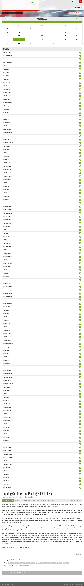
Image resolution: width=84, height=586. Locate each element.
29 (80, 92)
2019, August (6, 146)
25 (80, 106)
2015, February (7, 327)
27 (80, 109)
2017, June (6, 233)
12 (80, 116)
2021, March (6, 82)
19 (80, 273)
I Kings (65, 563)
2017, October (7, 219)
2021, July (6, 69)
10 (80, 243)
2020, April (6, 119)
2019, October (7, 139)
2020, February (7, 126)
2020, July (6, 109)
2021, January (7, 89)
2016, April (6, 280)
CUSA (38, 563)
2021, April (6, 79)
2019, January (7, 169)
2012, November (7, 417)
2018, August (6, 186)
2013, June (6, 394)
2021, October (7, 59)
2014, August (6, 347)
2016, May (6, 276)
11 (80, 256)
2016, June (6, 273)
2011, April (6, 481)
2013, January (7, 410)
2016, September (8, 263)
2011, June (6, 474)
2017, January (7, 250)
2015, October (7, 300)
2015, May (6, 317)
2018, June (6, 193)
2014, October (7, 340)
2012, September (8, 424)
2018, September (8, 183)
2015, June (6, 313)
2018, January (7, 209)
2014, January (7, 370)
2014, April (6, 360)
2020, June (6, 112)
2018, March (6, 203)
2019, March (6, 163)
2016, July (6, 270)
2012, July (6, 430)
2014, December (7, 333)
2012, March (6, 444)
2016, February (7, 286)
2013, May (6, 397)
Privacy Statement (69, 584)
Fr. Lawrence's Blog (17, 560)
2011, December (7, 454)
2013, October (7, 380)
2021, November (7, 55)
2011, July (6, 471)
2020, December (7, 92)
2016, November (7, 256)
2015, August (6, 306)
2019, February (7, 166)
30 (80, 219)
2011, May (6, 477)
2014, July (6, 350)
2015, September (8, 303)
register (17, 573)
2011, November (7, 457)
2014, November (7, 337)
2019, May (6, 156)
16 (80, 133)
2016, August (6, 266)
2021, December (7, 52)
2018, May (6, 196)
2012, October (7, 420)
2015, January (7, 330)
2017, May (6, 236)
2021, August (6, 66)
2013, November (7, 377)
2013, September (8, 384)
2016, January (7, 290)
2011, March (6, 484)
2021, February (7, 86)
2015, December (7, 293)
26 (80, 76)
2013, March (6, 404)
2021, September (8, 62)
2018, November (7, 176)
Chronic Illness (30, 563)
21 (80, 62)
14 (80, 270)
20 (80, 122)
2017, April (6, 240)
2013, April (6, 400)
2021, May (6, 76)
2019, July (6, 149)
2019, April (6, 159)
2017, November (7, 216)
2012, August (6, 427)
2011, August (6, 467)
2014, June (6, 353)
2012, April (6, 440)
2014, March (6, 363)
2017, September (8, 223)
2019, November (7, 136)
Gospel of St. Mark (55, 563)
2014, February (7, 367)
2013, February (7, 407)
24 (80, 183)
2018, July (6, 189)
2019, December (7, 133)
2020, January (7, 129)
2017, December (7, 213)
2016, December (7, 253)
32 (80, 397)
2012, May (6, 437)
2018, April (6, 199)
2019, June (6, 153)
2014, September (8, 343)
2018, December (7, 173)
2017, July (6, 230)
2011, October (7, 461)
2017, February (7, 246)
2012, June (6, 434)
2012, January (7, 450)
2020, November (7, 96)
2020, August (6, 106)
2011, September (8, 464)
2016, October (7, 260)
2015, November (7, 297)
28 (80, 69)
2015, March (6, 323)
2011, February (7, 487)
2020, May (6, 116)
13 (80, 59)
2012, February (7, 447)
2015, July (6, 310)
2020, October (7, 99)
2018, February (7, 206)
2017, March (6, 243)
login (10, 573)
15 (80, 66)
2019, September (8, 142)
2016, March (6, 283)
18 (80, 199)
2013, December (7, 373)
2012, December (7, 414)
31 (80, 209)
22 (80, 196)
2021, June (6, 72)
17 (80, 440)
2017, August (6, 226)
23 (80, 72)
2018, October (7, 179)
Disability (45, 563)
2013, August (6, 387)
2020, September (8, 102)
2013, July (6, 390)
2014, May (6, 357)
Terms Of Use (78, 584)
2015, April (6, 320)
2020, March (6, 122)
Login (76, 1)
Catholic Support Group (16, 563)
